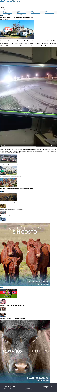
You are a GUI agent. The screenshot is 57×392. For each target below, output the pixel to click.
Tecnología (3, 9)
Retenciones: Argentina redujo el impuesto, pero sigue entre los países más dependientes (15, 215)
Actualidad (1, 15)
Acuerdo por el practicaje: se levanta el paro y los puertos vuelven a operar (13, 164)
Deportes (3, 8)
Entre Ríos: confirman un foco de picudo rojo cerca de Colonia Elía (11, 209)
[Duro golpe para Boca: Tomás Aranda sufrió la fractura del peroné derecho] (8, 297)
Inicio (3, 5)
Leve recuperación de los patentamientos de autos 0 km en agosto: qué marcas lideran (15, 222)
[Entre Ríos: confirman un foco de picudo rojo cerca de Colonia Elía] (3, 207)
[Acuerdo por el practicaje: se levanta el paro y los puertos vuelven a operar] (8, 162)
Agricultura (3, 6)
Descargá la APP (28, 388)
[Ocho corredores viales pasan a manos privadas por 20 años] (8, 201)
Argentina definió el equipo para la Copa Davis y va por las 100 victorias (12, 318)
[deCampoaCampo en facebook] (28, 385)
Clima (3, 7)
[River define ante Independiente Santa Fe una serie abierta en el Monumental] (3, 310)
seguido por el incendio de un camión (38, 151)
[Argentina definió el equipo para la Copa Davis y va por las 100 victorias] (3, 316)
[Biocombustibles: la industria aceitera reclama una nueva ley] (8, 174)
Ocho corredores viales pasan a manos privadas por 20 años (10, 202)
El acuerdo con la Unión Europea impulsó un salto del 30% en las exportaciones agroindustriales (16, 188)
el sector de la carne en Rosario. (28, 40)
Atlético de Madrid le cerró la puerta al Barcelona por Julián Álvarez (12, 305)
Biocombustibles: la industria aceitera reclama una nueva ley (10, 176)
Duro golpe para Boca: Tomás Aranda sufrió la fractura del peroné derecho (13, 299)
